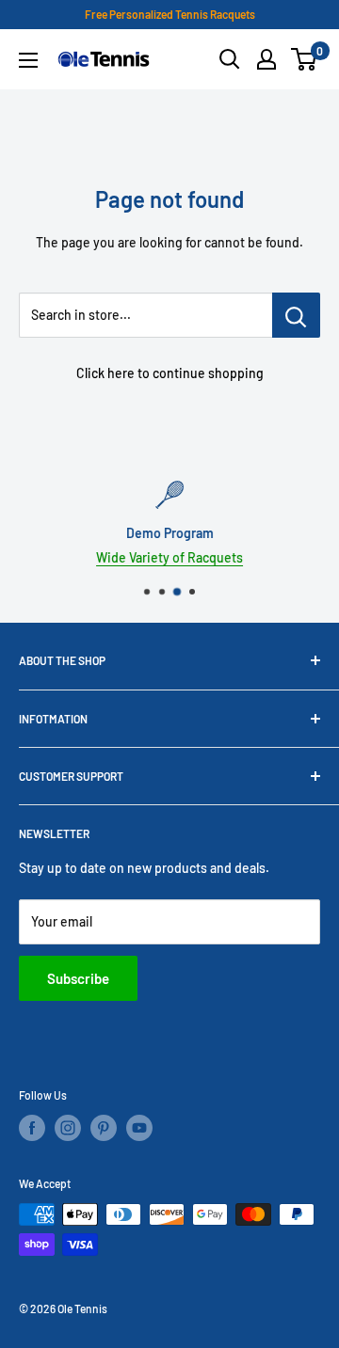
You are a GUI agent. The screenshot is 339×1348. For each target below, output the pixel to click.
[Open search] (229, 59)
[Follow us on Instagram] (68, 1128)
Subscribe (78, 978)
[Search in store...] (296, 315)
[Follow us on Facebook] (32, 1128)
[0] (304, 59)
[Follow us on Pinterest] (103, 1128)
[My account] (266, 59)
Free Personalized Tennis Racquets (170, 14)
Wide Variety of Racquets (169, 557)
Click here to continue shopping (170, 373)
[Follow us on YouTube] (139, 1128)
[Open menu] (28, 60)
